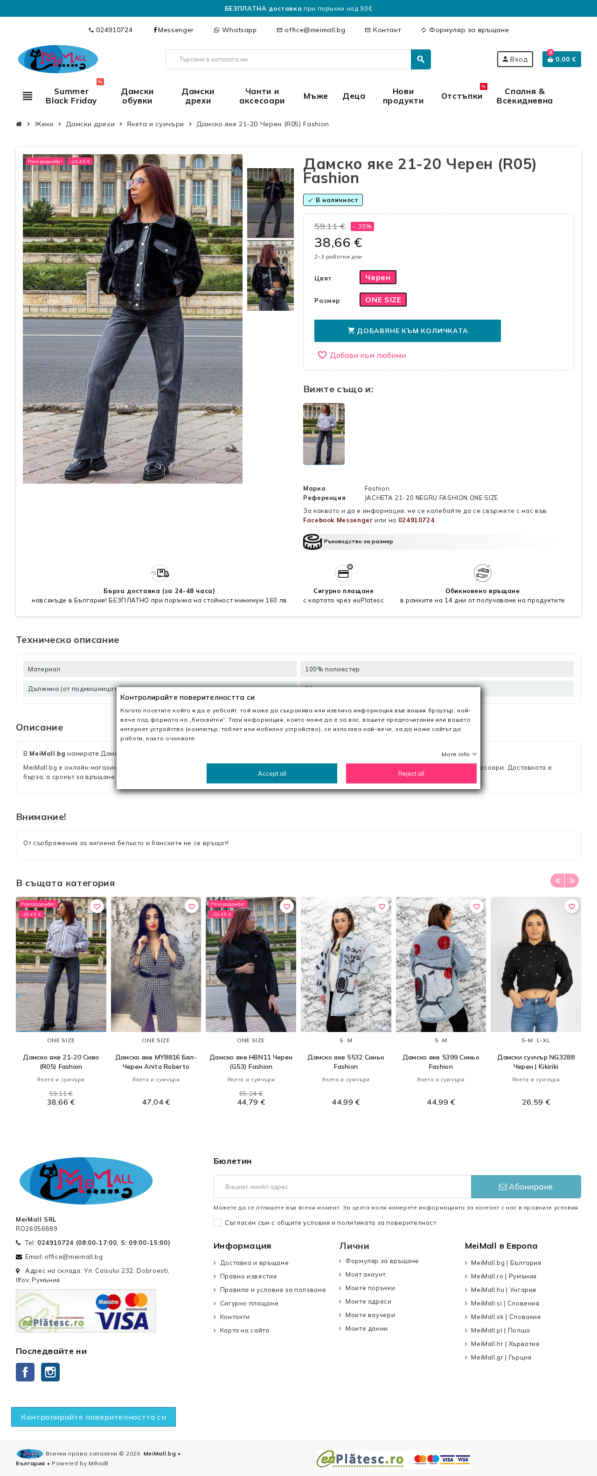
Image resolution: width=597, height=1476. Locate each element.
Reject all (411, 773)
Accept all (272, 773)
